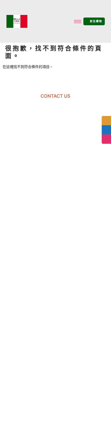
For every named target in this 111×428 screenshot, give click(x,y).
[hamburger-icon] (77, 21)
